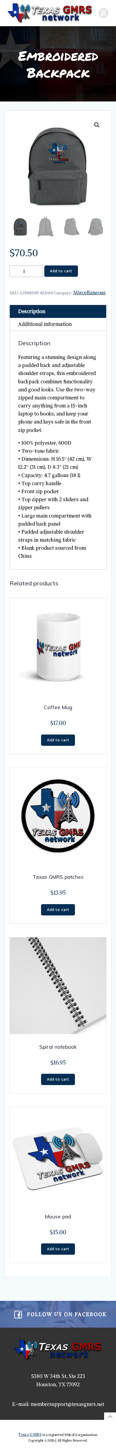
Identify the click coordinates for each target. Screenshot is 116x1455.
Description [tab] (31, 311)
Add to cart (61, 271)
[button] (97, 125)
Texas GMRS (30, 1434)
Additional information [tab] (45, 324)
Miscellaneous (89, 292)
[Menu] (103, 13)
